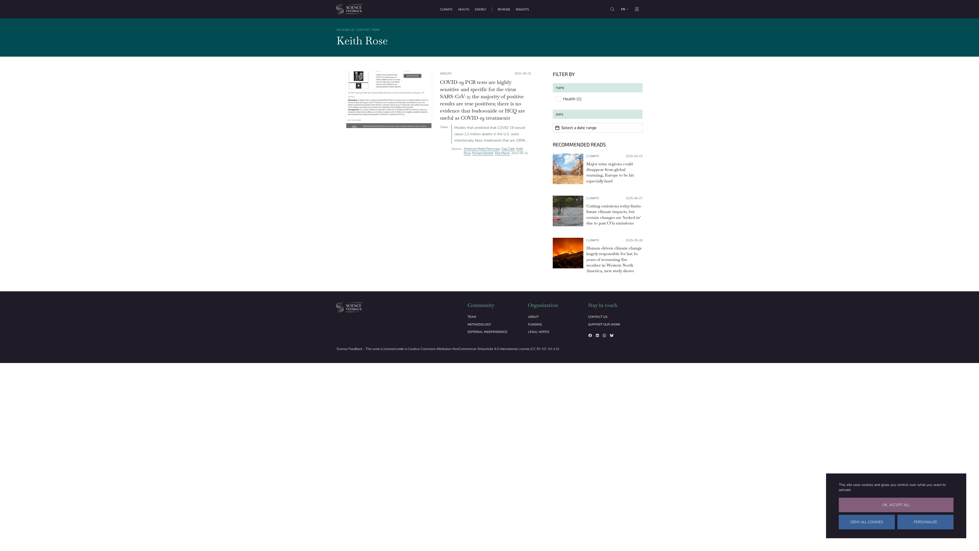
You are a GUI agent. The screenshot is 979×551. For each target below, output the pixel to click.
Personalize (925, 522)
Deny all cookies (867, 522)
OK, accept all (896, 505)
